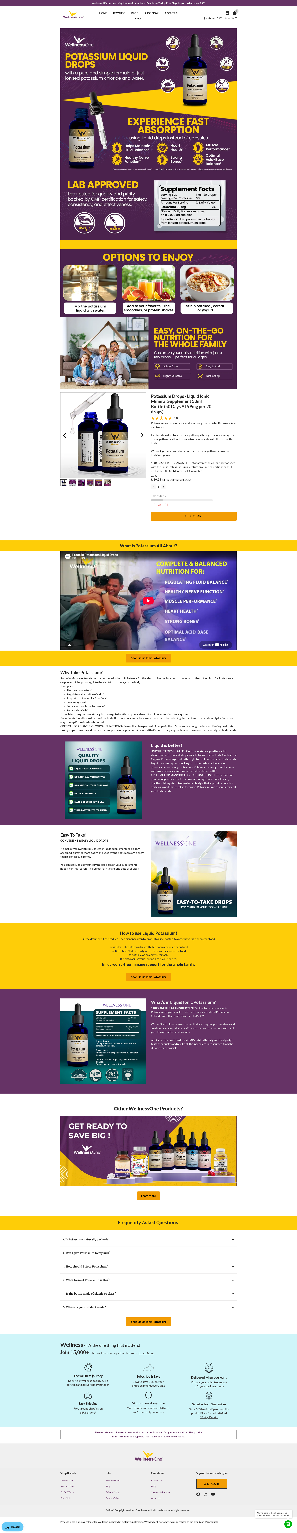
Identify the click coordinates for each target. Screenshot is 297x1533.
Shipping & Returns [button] (160, 1492)
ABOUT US (171, 12)
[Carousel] (103, 435)
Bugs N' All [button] (66, 1498)
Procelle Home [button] (113, 1480)
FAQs (138, 18)
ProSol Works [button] (67, 1492)
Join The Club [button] (211, 1483)
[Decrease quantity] (153, 486)
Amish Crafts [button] (67, 1480)
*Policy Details (209, 1417)
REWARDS (119, 12)
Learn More (146, 1353)
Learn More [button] (148, 1195)
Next (142, 435)
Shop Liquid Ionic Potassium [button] (148, 658)
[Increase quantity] (163, 486)
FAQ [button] (153, 1486)
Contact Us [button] (156, 1480)
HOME (103, 12)
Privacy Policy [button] (112, 1492)
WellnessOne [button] (67, 1486)
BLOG (134, 12)
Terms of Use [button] (112, 1498)
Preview (64, 435)
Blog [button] (108, 1486)
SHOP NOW (151, 12)
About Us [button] (156, 1498)
